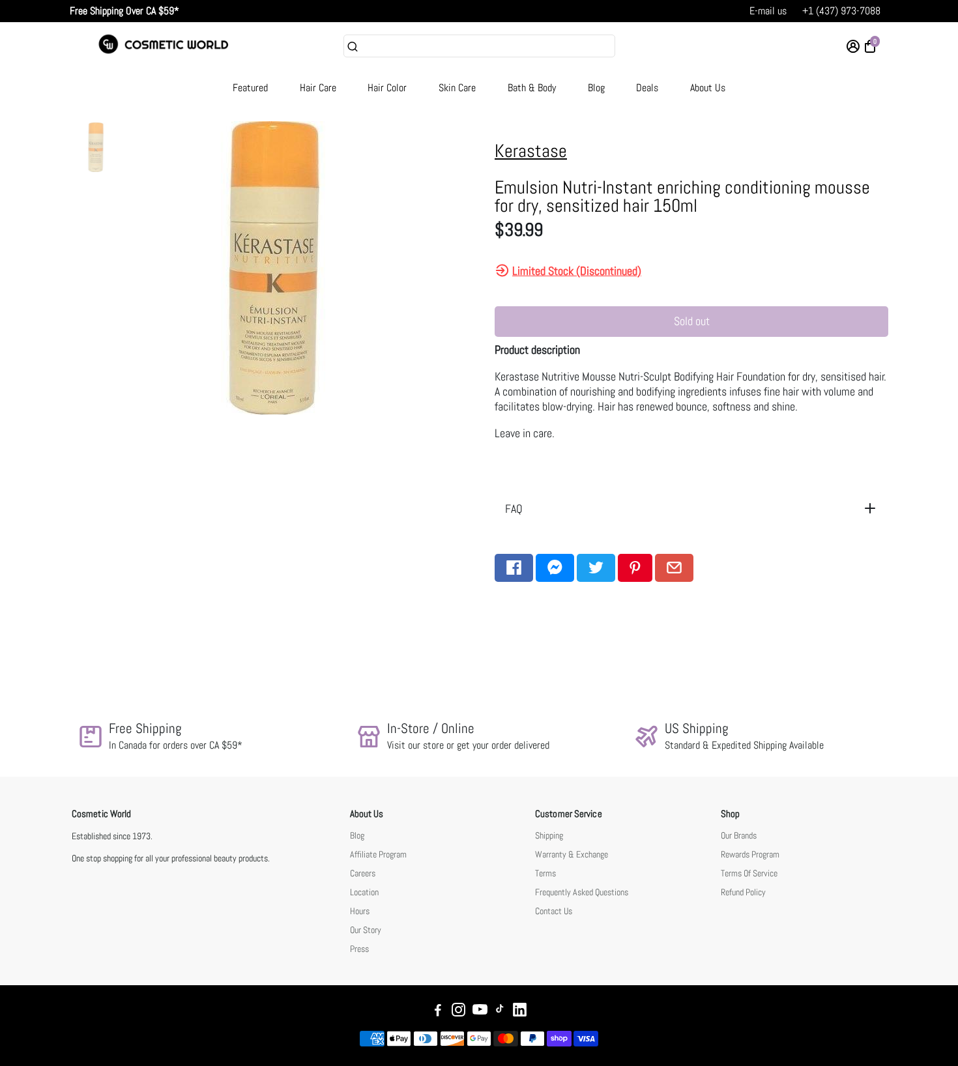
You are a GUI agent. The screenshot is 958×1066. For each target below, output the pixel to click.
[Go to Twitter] (596, 568)
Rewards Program (750, 854)
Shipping (549, 835)
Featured (250, 87)
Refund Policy (743, 892)
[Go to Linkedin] (520, 1011)
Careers (362, 873)
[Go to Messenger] (555, 568)
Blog (596, 87)
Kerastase (531, 150)
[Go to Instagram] (458, 1011)
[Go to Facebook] (514, 568)
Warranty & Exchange (571, 854)
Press (359, 949)
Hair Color (387, 87)
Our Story (365, 930)
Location (364, 892)
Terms (545, 873)
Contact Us (553, 911)
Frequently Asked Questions (581, 892)
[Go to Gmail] (674, 568)
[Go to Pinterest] (635, 568)
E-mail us (768, 11)
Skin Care (457, 87)
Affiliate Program (378, 854)
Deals (647, 87)
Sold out (692, 320)
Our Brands (739, 835)
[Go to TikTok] (499, 1011)
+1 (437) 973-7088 (841, 11)
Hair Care (318, 87)
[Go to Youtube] (480, 1011)
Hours (360, 911)
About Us (707, 87)
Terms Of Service (749, 873)
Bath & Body (532, 87)
